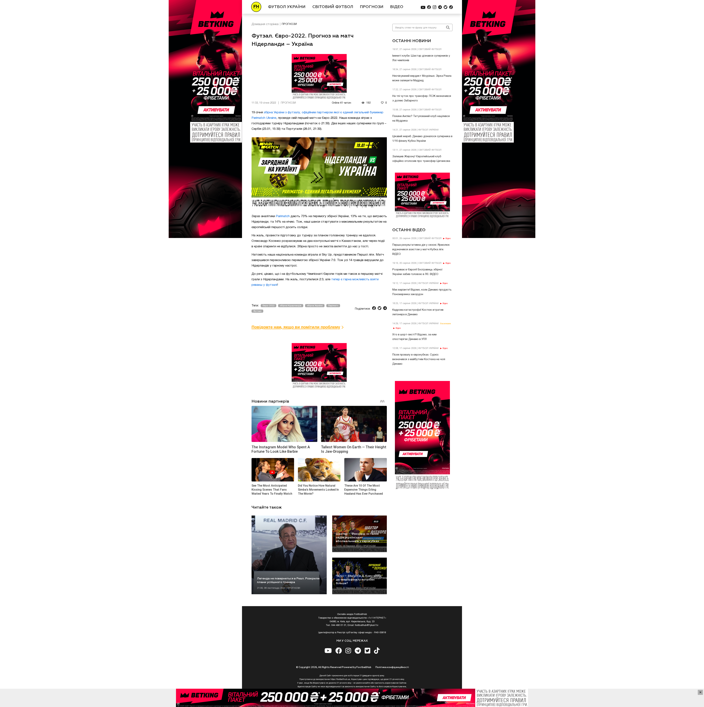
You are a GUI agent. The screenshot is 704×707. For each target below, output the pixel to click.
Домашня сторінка (265, 24)
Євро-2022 (268, 306)
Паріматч (333, 306)
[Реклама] (352, 698)
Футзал (257, 311)
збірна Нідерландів (290, 306)
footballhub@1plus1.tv (366, 625)
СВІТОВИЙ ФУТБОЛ (332, 7)
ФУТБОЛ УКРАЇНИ (286, 7)
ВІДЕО (396, 7)
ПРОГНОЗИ (371, 7)
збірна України (315, 306)
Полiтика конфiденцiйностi (392, 667)
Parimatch (283, 216)
